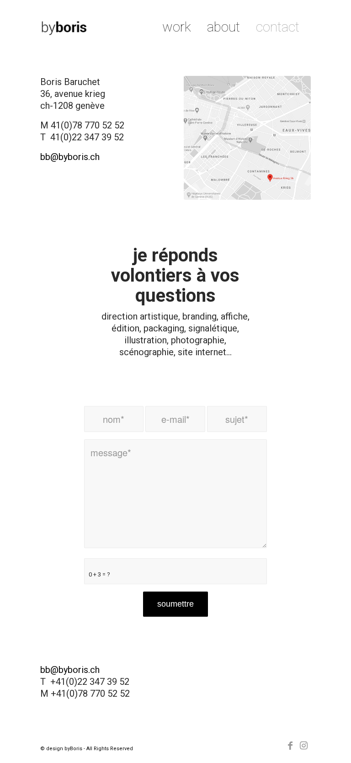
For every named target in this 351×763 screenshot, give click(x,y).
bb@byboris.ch (70, 156)
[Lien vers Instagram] (304, 745)
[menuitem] (177, 27)
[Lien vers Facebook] (290, 745)
